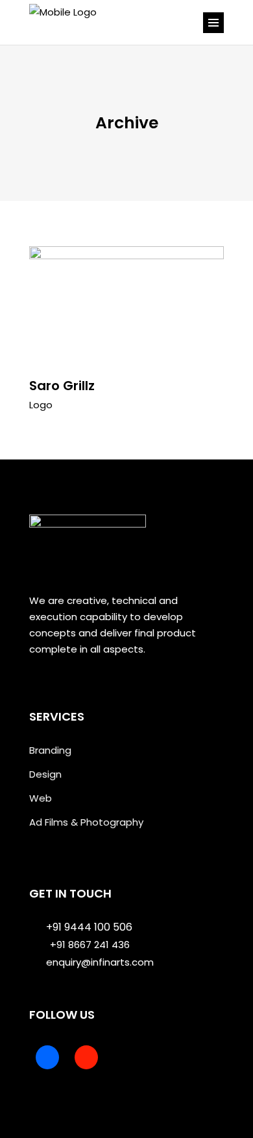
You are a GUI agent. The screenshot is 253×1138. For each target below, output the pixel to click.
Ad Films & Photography (86, 822)
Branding (50, 750)
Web (40, 798)
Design (45, 774)
